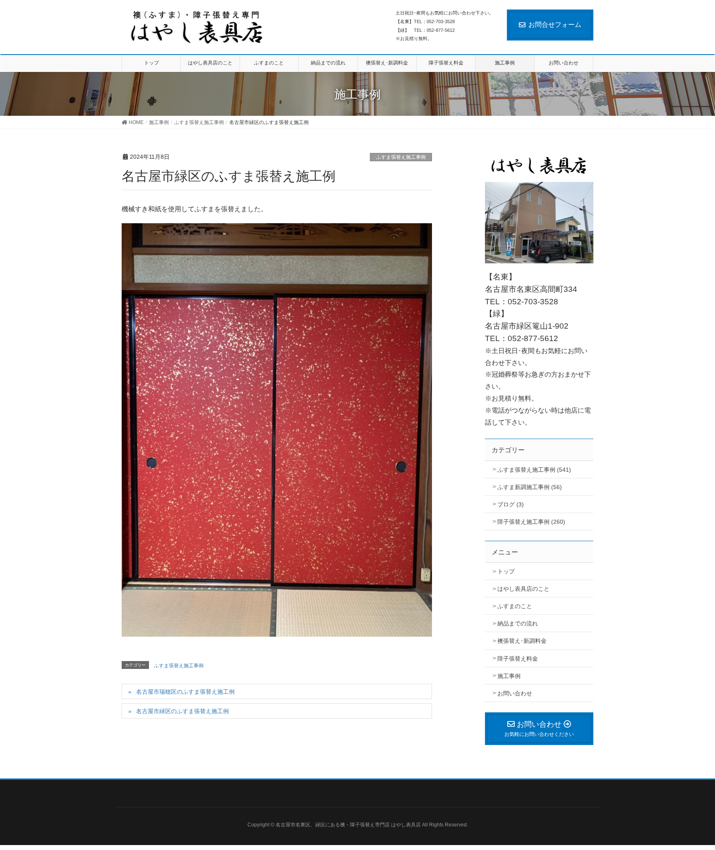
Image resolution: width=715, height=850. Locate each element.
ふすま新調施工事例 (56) (529, 487)
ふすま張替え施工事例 (401, 157)
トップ (506, 571)
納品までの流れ (517, 623)
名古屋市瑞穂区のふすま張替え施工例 (185, 691)
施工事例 (509, 676)
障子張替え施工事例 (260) (531, 521)
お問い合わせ (514, 693)
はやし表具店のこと (523, 588)
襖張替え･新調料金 (522, 641)
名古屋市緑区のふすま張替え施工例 (182, 711)
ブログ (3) (510, 504)
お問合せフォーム (554, 24)
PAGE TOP (700, 813)
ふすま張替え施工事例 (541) (534, 469)
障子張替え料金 (517, 658)
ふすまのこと (514, 606)
